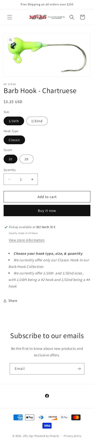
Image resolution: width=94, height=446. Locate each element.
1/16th (14, 121)
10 (10, 159)
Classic (14, 140)
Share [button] (12, 300)
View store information (27, 240)
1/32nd (37, 121)
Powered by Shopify (46, 435)
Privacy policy (72, 436)
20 (26, 159)
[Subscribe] (79, 368)
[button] (9, 17)
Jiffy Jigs (28, 435)
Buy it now (47, 210)
